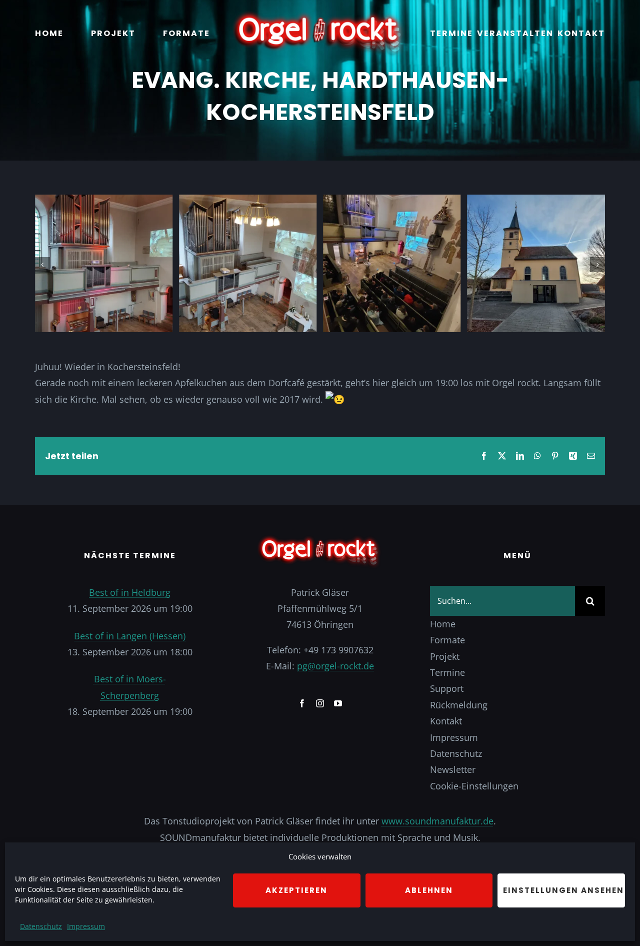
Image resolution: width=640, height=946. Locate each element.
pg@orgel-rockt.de (335, 666)
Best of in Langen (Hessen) (130, 636)
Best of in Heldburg (129, 592)
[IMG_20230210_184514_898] (247, 201)
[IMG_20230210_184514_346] (391, 201)
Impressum (86, 926)
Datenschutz (41, 926)
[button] (42, 264)
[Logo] (320, 15)
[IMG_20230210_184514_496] (536, 201)
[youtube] (338, 703)
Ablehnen (429, 890)
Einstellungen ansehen (563, 890)
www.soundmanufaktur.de (438, 821)
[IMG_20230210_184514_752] (103, 201)
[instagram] (320, 703)
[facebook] (302, 703)
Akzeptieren (297, 890)
